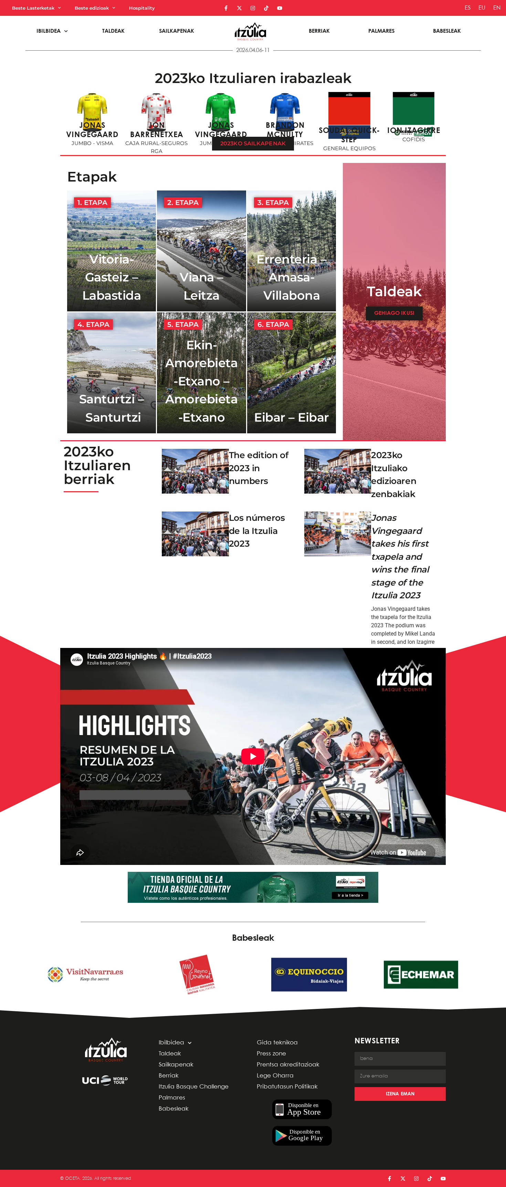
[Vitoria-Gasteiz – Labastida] (111, 250)
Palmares (381, 31)
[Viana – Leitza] (201, 250)
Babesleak (447, 31)
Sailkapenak (176, 31)
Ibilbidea (171, 1043)
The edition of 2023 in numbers (258, 468)
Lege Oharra (275, 1076)
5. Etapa (183, 324)
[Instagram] (252, 8)
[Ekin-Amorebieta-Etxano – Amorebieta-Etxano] (201, 372)
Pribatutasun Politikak (287, 1087)
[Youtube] (279, 8)
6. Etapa (273, 324)
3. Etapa (273, 202)
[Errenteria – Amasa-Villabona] (291, 250)
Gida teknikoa (277, 1043)
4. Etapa (93, 324)
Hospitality (142, 8)
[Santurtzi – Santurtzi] (111, 372)
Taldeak (113, 31)
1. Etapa (92, 202)
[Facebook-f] (226, 8)
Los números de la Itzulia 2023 (257, 531)
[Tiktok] (266, 8)
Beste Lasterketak (33, 8)
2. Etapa (183, 202)
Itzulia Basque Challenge (194, 1087)
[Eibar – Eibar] (291, 372)
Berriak (319, 31)
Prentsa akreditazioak (288, 1065)
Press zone (271, 1054)
